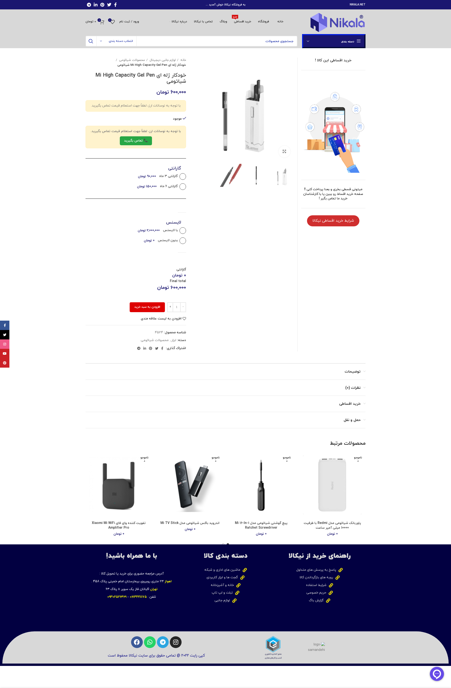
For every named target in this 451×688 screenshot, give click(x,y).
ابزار (173, 340)
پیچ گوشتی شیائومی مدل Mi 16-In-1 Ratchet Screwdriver (261, 525)
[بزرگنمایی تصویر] (284, 151)
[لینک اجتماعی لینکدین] (95, 4)
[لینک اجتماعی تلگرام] (89, 4)
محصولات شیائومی (131, 60)
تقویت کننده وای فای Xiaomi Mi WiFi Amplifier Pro (119, 525)
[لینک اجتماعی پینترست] (102, 4)
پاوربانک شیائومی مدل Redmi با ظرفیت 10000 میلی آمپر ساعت (332, 525)
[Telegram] (163, 642)
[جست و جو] (91, 41)
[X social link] (109, 4)
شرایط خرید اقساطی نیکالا (333, 220)
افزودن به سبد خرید (147, 307)
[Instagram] (176, 642)
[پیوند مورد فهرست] (319, 570)
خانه (182, 60)
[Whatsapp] (150, 642)
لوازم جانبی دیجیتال (162, 60)
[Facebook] (137, 642)
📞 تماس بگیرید (136, 140)
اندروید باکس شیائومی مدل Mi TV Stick (189, 523)
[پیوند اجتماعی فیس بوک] (115, 4)
